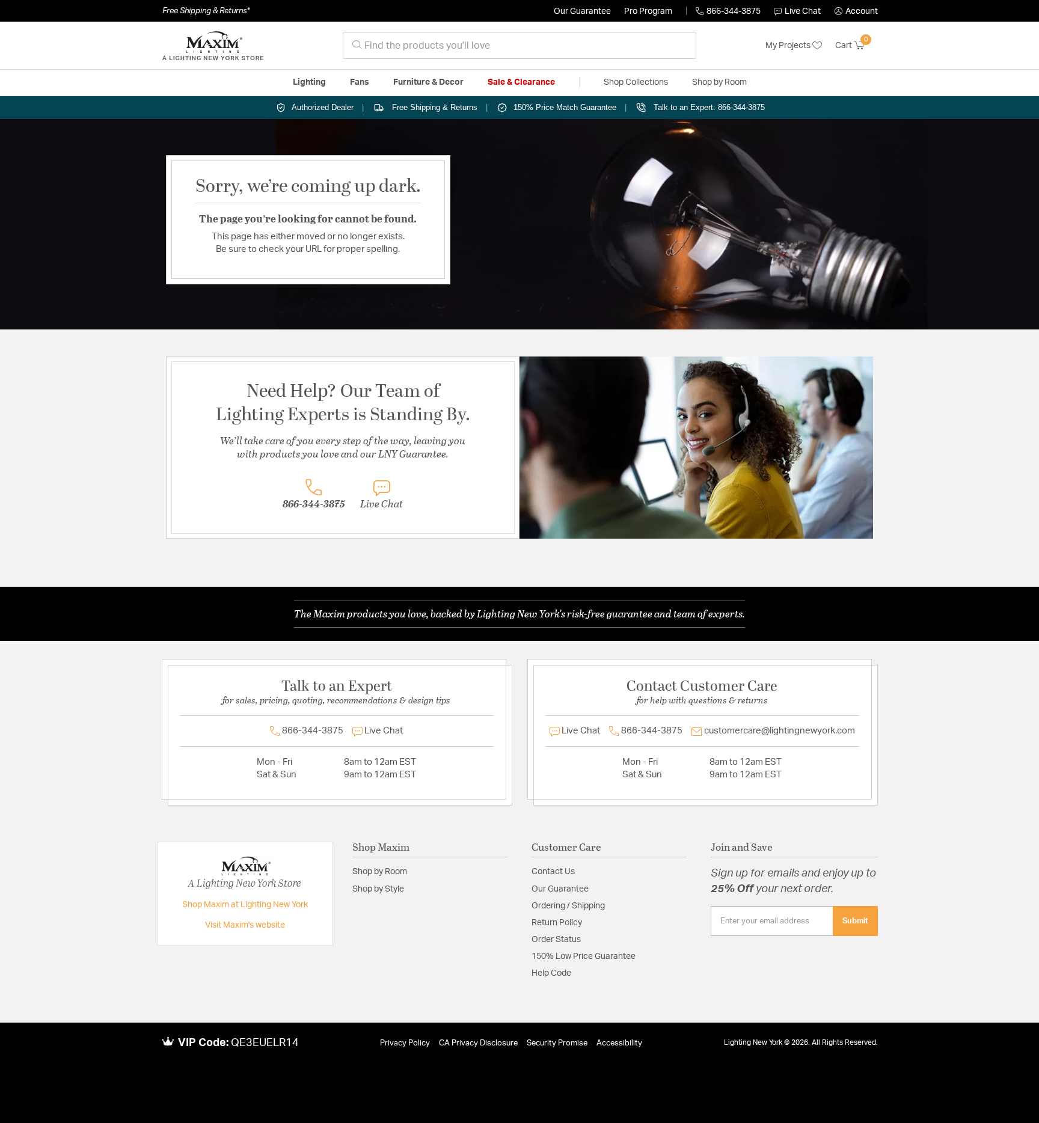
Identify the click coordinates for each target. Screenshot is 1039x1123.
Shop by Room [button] (719, 82)
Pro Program (648, 11)
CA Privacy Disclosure (478, 1043)
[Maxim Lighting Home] (213, 45)
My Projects (788, 45)
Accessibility (619, 1043)
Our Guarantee (582, 11)
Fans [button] (359, 82)
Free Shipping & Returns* (206, 11)
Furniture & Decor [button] (428, 82)
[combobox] (519, 45)
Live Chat (803, 11)
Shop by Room (379, 871)
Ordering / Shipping (568, 906)
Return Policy (557, 923)
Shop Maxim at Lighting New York (245, 905)
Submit (855, 921)
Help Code (551, 973)
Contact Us (553, 871)
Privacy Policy (405, 1043)
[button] (856, 11)
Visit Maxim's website (245, 925)
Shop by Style (378, 889)
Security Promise (557, 1043)
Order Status (556, 939)
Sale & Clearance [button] (521, 82)
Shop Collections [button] (636, 82)
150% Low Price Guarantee (584, 956)
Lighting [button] (309, 82)
